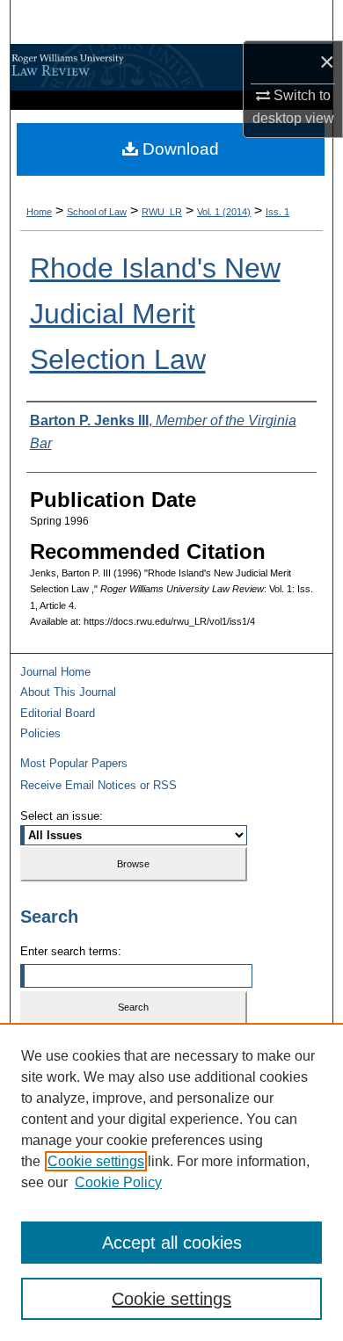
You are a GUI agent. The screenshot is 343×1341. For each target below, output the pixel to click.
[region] (171, 1182)
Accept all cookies (172, 1242)
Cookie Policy (118, 1182)
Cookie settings (95, 1161)
